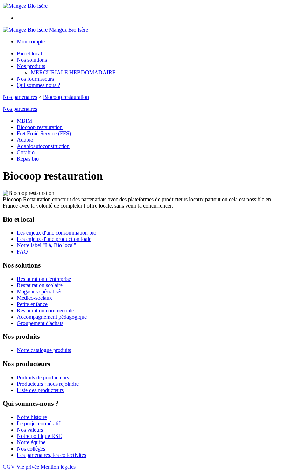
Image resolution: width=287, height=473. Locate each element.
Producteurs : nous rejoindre (48, 384)
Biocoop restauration (66, 97)
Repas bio (28, 159)
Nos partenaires (20, 97)
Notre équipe (31, 442)
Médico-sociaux (34, 298)
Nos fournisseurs (35, 79)
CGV (9, 467)
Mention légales (58, 467)
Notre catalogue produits (44, 350)
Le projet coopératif (38, 423)
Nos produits (31, 66)
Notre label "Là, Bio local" (46, 245)
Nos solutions (32, 60)
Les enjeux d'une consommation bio (56, 233)
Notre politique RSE (39, 436)
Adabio (25, 140)
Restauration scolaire (40, 285)
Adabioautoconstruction (43, 146)
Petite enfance (32, 304)
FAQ (22, 252)
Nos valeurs (30, 430)
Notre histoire (32, 417)
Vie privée (27, 467)
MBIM (24, 121)
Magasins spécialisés (39, 292)
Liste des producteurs (40, 390)
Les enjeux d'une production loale (54, 239)
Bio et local (29, 53)
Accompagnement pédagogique (52, 317)
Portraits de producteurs (43, 377)
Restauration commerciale (45, 310)
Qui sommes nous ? (38, 85)
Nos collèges (31, 449)
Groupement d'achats (40, 323)
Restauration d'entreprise (44, 279)
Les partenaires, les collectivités (51, 455)
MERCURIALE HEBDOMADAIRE (73, 72)
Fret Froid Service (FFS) (44, 133)
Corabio (26, 152)
